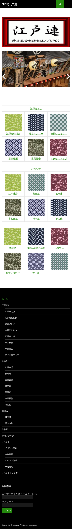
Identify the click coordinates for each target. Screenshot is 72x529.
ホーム (5, 299)
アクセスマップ (59, 158)
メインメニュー (68, 4)
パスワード (7, 501)
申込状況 (9, 454)
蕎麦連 (36, 193)
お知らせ (36, 168)
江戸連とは (36, 108)
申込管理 (9, 466)
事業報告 (36, 158)
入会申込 (59, 247)
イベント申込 (11, 448)
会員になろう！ (59, 133)
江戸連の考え (11, 336)
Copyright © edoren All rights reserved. (19, 525)
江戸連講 (13, 193)
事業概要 (13, 158)
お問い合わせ (13, 272)
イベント (6, 442)
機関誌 (12, 247)
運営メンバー (36, 133)
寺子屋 (36, 272)
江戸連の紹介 (13, 133)
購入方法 (9, 423)
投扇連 (58, 193)
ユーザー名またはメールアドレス (19, 493)
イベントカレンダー (11, 473)
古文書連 (13, 218)
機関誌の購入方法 (36, 247)
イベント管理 (11, 460)
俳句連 (36, 218)
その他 (58, 218)
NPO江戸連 (9, 4)
